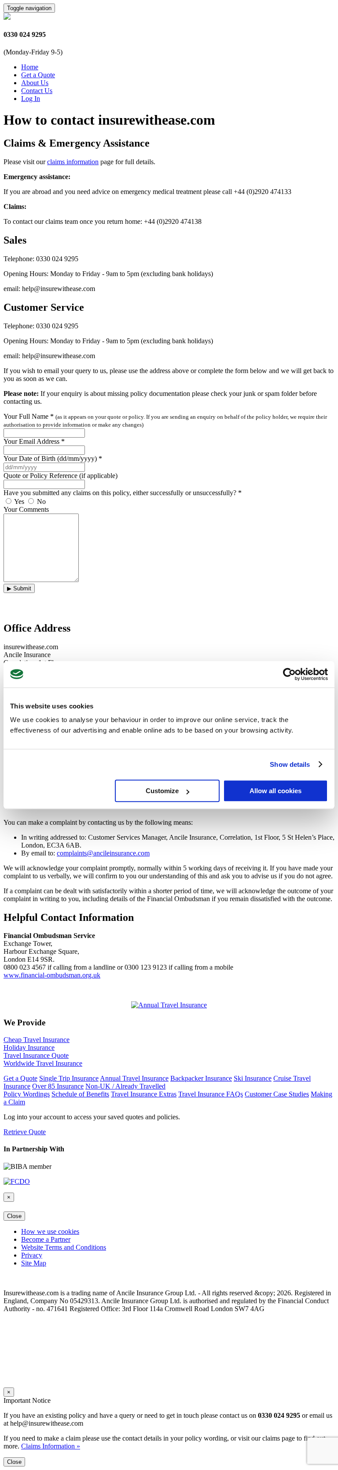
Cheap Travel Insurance (37, 1039)
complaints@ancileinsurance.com (103, 853)
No (40, 501)
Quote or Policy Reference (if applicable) (61, 475)
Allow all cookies (275, 790)
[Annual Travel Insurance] (169, 1005)
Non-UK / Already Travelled (125, 1086)
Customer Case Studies (277, 1094)
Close (14, 1216)
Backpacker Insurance (201, 1078)
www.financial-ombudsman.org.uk (52, 975)
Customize (162, 790)
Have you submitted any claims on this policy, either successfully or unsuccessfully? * (123, 492)
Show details (290, 764)
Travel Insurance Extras (143, 1094)
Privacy (31, 1255)
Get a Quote (38, 75)
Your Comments (26, 509)
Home (29, 67)
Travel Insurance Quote (36, 1055)
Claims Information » (50, 1446)
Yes (19, 501)
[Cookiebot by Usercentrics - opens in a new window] (289, 674)
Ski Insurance (253, 1078)
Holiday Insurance (29, 1047)
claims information (73, 161)
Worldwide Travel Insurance (43, 1063)
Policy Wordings (27, 1094)
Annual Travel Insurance (134, 1078)
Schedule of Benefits (80, 1094)
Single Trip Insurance (69, 1078)
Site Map (33, 1263)
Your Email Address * (34, 441)
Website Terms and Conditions (63, 1247)
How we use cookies (50, 1231)
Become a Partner (45, 1239)
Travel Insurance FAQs (210, 1094)
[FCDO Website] (17, 1181)
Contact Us (36, 90)
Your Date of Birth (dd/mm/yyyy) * (53, 458)
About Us (34, 82)
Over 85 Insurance (58, 1086)
